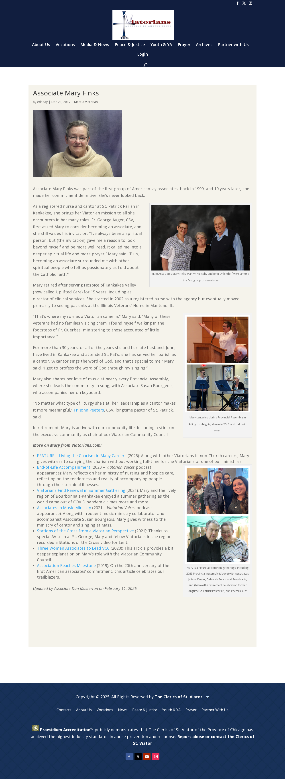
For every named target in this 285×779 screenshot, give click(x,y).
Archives (204, 45)
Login (142, 54)
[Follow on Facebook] (129, 756)
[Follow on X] (138, 756)
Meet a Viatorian (86, 102)
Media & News (94, 45)
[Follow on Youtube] (147, 756)
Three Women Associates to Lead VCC (73, 548)
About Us (41, 45)
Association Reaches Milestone (66, 565)
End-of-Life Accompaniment (63, 467)
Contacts (64, 710)
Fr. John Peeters (89, 410)
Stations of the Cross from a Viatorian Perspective (85, 530)
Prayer (184, 45)
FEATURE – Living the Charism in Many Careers (81, 455)
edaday (42, 102)
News (122, 710)
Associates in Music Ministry (64, 507)
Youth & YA (161, 45)
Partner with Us (233, 45)
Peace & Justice (130, 45)
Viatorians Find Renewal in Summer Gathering (81, 490)
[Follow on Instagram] (155, 756)
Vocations (65, 45)
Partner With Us (215, 710)
